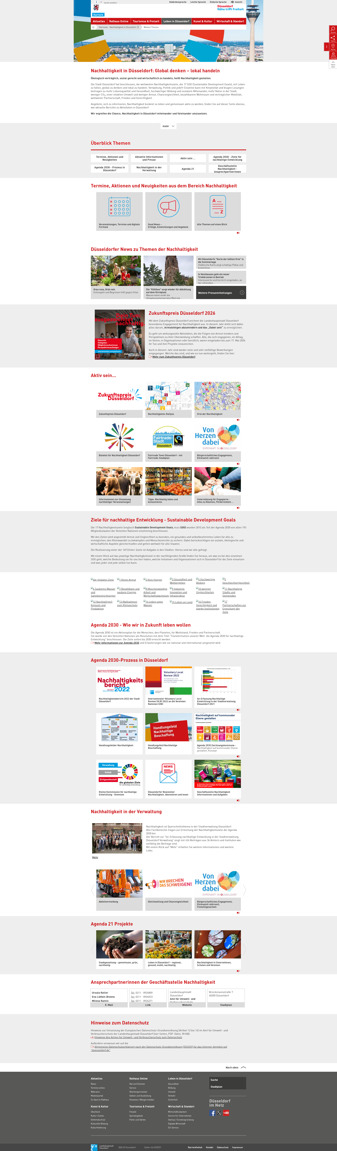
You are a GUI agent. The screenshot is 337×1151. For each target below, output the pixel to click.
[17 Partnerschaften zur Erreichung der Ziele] (234, 606)
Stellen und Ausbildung (140, 1095)
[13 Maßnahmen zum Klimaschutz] (129, 603)
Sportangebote (136, 1115)
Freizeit (132, 1111)
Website (187, 1005)
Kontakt (209, 1147)
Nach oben (232, 1067)
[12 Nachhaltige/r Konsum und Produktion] (103, 604)
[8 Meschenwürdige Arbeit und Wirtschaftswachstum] (156, 591)
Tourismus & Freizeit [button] (146, 21)
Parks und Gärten (137, 1119)
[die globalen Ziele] (102, 579)
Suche (214, 1079)
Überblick (95, 1111)
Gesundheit (173, 1083)
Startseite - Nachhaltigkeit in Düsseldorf (117, 27)
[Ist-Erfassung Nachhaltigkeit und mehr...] (117, 838)
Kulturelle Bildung (99, 1123)
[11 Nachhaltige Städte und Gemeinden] (234, 591)
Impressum (237, 1147)
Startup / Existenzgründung (181, 1119)
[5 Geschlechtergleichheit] (236, 580)
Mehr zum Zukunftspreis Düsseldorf (173, 356)
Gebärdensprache (177, 2)
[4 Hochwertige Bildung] (208, 580)
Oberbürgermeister (138, 1091)
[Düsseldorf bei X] (219, 1113)
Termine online (98, 1087)
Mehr (95, 857)
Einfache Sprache (218, 2)
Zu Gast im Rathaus (100, 1099)
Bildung (171, 1087)
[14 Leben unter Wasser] (155, 603)
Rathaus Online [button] (118, 21)
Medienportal (97, 1095)
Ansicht (238, 2)
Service (132, 1087)
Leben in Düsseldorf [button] (176, 21)
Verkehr (171, 1095)
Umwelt (171, 1091)
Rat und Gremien (137, 1083)
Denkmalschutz (98, 1119)
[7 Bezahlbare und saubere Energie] (129, 590)
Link (148, 1005)
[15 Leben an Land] (181, 601)
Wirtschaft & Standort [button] (230, 21)
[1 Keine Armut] (126, 579)
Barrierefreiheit (195, 1147)
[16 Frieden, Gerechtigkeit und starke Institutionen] (208, 604)
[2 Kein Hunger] (152, 579)
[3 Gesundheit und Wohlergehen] (182, 580)
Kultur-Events (97, 1115)
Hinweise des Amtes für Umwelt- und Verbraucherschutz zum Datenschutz (138, 1037)
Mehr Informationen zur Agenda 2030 (117, 642)
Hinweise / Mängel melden (141, 1099)
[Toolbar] (326, 46)
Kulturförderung (98, 1127)
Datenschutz (222, 1147)
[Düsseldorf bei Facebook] (212, 1113)
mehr (166, 126)
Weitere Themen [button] (151, 27)
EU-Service (173, 1127)
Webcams (95, 1091)
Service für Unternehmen (179, 1115)
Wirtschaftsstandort (177, 1111)
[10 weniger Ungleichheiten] (208, 590)
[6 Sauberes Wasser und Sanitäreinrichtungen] (103, 591)
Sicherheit (172, 1099)
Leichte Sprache (198, 2)
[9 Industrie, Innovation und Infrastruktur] (182, 591)
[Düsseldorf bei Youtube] (226, 1113)
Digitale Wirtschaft (176, 1123)
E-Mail (109, 1005)
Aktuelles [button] (99, 21)
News (93, 1083)
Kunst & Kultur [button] (203, 21)
